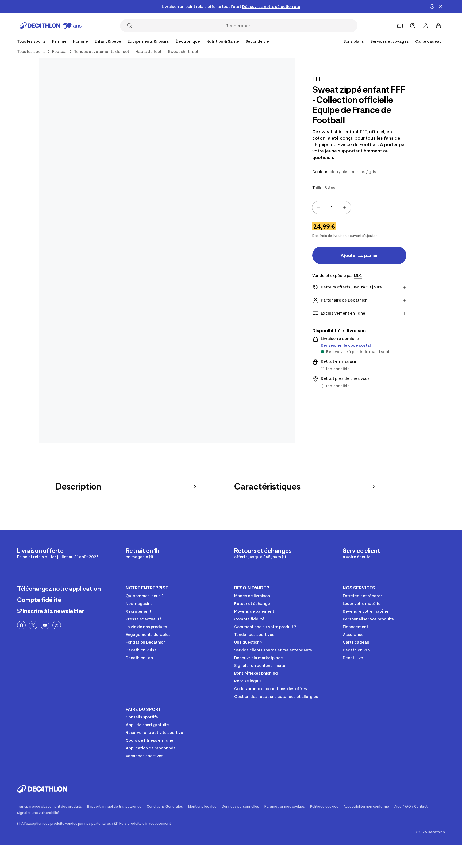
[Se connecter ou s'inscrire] (425, 25)
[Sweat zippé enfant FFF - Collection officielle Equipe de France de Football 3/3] (166, 315)
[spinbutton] (331, 207)
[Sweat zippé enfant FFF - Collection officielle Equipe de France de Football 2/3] (102, 122)
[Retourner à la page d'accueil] (50, 25)
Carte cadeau (428, 41)
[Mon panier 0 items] (438, 25)
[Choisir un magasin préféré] (400, 25)
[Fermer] (440, 6)
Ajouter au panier (359, 255)
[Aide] (412, 25)
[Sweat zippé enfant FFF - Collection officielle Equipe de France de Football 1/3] (231, 122)
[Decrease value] (318, 207)
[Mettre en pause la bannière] (432, 6)
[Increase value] (344, 207)
